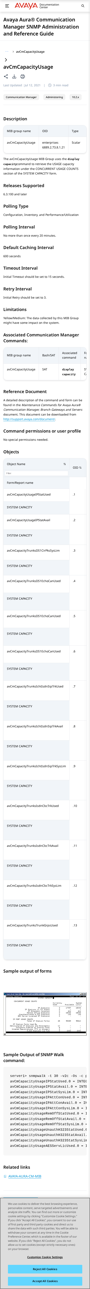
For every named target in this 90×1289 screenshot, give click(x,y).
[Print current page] (22, 77)
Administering (54, 97)
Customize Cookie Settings (45, 1257)
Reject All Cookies (45, 1269)
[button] (36, 464)
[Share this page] (5, 76)
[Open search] (83, 6)
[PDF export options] (14, 76)
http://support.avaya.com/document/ (29, 419)
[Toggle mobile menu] (7, 6)
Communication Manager (21, 97)
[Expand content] (5, 60)
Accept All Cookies (44, 1281)
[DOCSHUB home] (38, 6)
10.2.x (75, 97)
